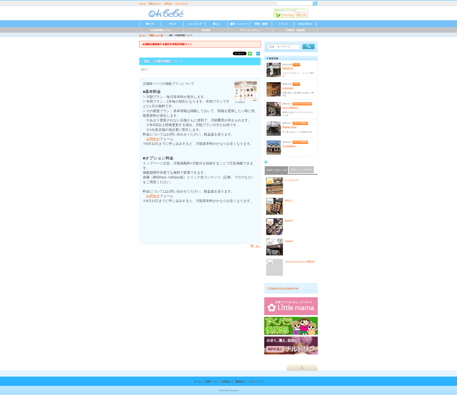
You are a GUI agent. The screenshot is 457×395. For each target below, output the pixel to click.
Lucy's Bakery (290, 107)
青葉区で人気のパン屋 (276, 170)
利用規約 (206, 30)
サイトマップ (181, 3)
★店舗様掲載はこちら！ (161, 30)
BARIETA (287, 68)
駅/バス (150, 23)
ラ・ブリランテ (291, 180)
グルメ (172, 23)
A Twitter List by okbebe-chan (283, 288)
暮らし (216, 23)
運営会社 (240, 381)
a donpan (287, 88)
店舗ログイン (154, 3)
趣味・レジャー (239, 23)
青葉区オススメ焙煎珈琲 (301, 170)
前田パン (289, 200)
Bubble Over (289, 126)
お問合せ (168, 3)
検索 (315, 3)
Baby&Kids (305, 23)
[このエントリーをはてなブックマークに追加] (258, 53)
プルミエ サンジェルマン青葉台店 (300, 261)
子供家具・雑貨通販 (295, 30)
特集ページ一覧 (156, 35)
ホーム (142, 3)
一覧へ (257, 246)
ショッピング (194, 23)
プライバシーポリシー (251, 30)
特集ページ (211, 381)
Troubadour (289, 145)
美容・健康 (261, 23)
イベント (283, 23)
